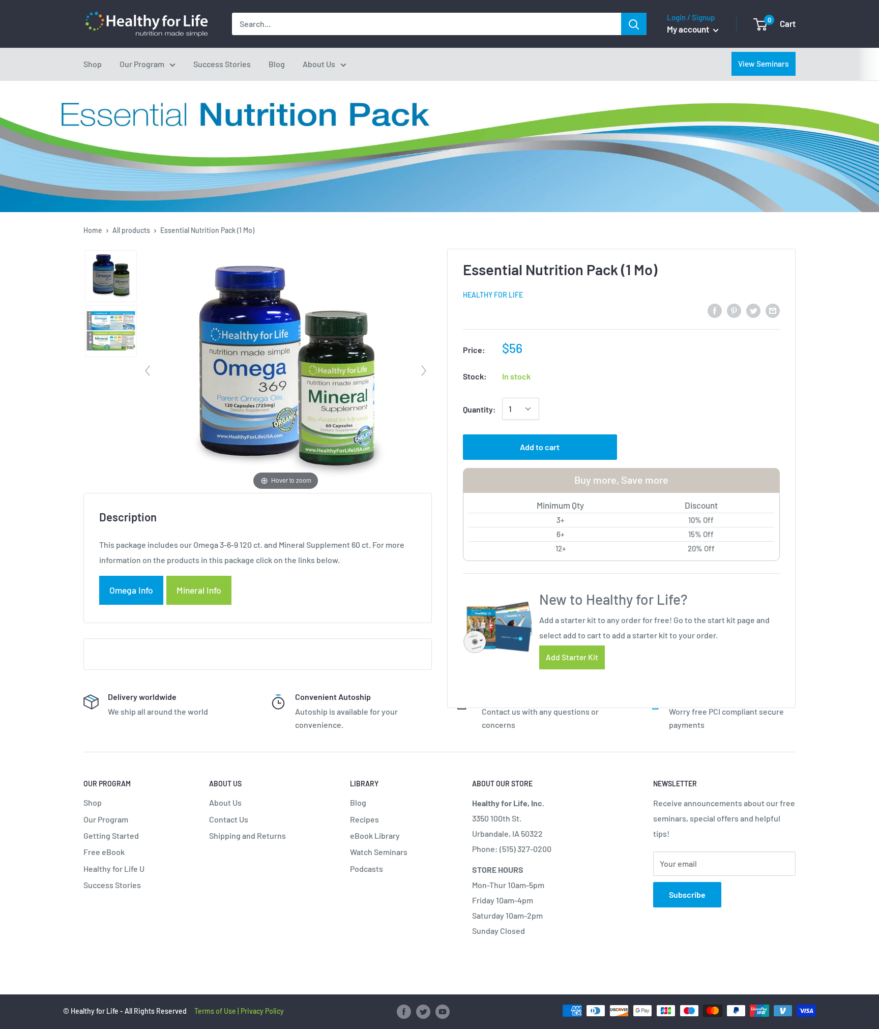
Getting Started (111, 835)
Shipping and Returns (247, 835)
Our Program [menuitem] (142, 64)
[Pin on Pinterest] (734, 310)
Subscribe (687, 894)
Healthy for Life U (113, 868)
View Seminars (763, 63)
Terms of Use (215, 1011)
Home (92, 230)
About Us (225, 802)
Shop (92, 802)
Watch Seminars (378, 852)
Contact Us (228, 819)
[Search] (634, 24)
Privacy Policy (262, 1011)
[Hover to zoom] (286, 369)
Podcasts (366, 868)
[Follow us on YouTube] (442, 1012)
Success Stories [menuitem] (222, 64)
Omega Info (131, 590)
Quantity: (479, 409)
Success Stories (112, 885)
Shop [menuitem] (92, 64)
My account (689, 29)
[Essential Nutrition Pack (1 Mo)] (110, 276)
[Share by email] (773, 310)
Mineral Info (199, 590)
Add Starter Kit (572, 657)
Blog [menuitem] (277, 64)
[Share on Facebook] (715, 310)
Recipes (364, 819)
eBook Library (375, 835)
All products (131, 230)
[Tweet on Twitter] (753, 310)
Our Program (105, 819)
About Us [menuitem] (319, 64)
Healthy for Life (493, 294)
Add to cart (540, 447)
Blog (358, 802)
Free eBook (104, 852)
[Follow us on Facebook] (404, 1012)
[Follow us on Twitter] (423, 1012)
